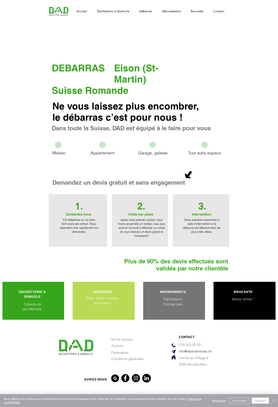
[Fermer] (273, 400)
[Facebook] (125, 378)
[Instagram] (136, 378)
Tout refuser (239, 400)
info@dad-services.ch (195, 351)
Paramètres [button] (219, 400)
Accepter (260, 400)
